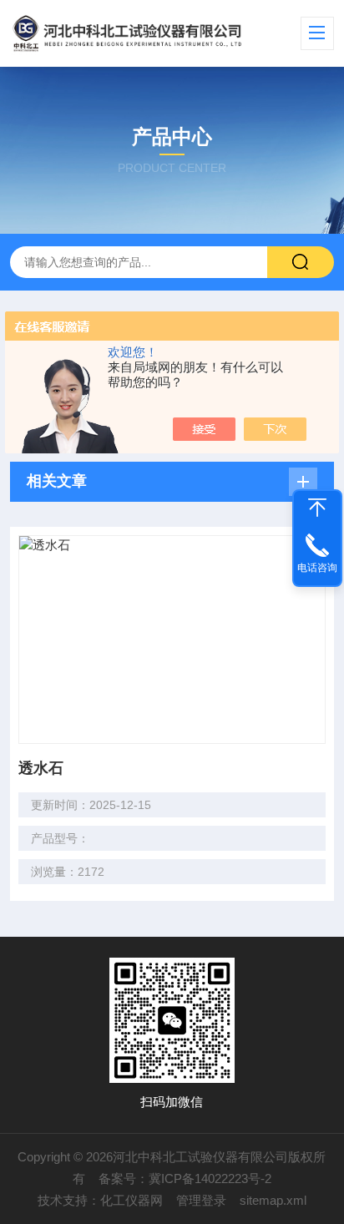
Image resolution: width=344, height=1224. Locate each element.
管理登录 (201, 1200)
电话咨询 (317, 568)
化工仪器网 (131, 1200)
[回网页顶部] (317, 507)
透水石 (40, 768)
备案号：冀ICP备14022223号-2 (185, 1178)
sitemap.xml (273, 1200)
